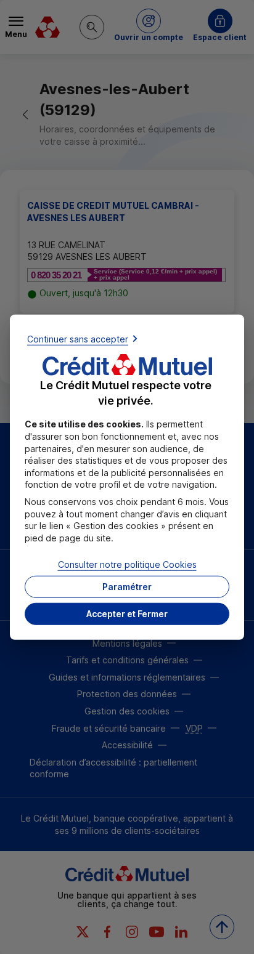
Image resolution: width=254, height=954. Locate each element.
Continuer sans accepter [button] (77, 338)
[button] (127, 614)
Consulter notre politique (127, 564)
